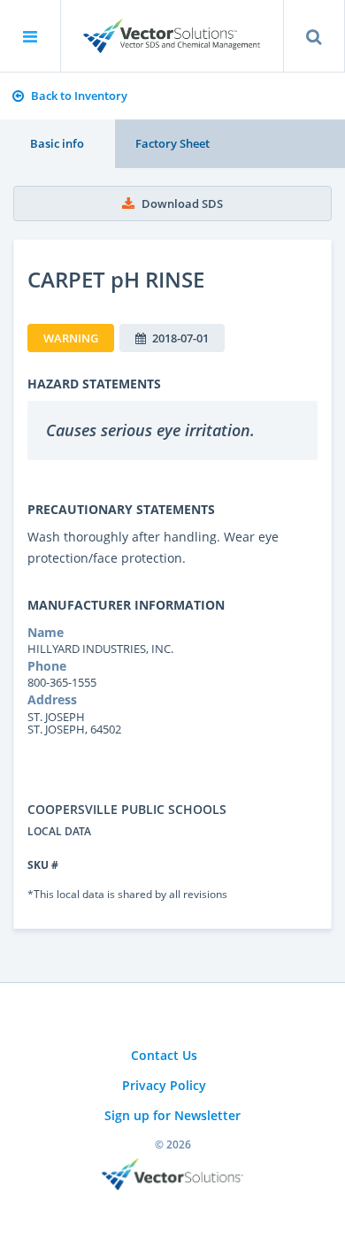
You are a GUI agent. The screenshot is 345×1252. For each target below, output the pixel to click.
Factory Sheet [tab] (172, 143)
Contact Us (164, 1055)
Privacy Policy (164, 1085)
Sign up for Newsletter (172, 1115)
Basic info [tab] (57, 143)
